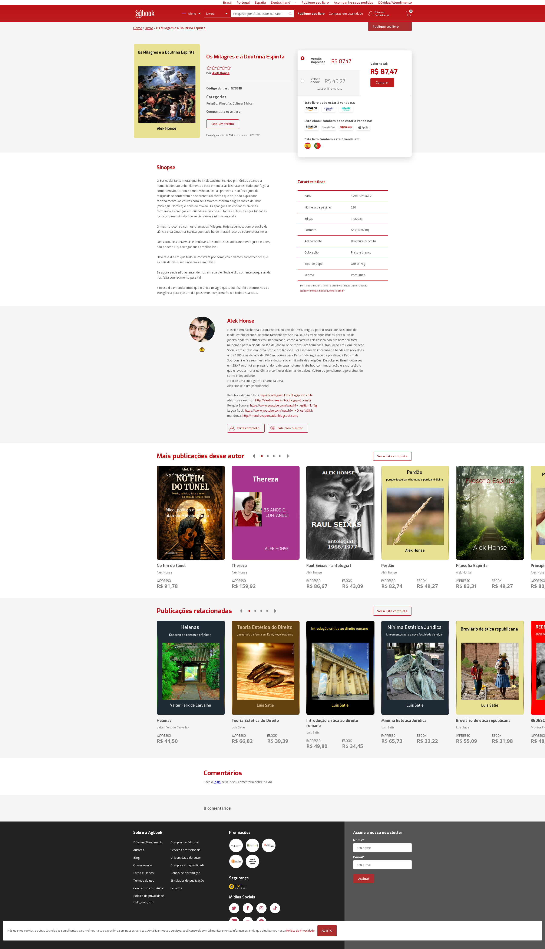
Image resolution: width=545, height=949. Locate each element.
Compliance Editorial (185, 842)
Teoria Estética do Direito (255, 720)
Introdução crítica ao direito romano (332, 723)
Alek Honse (220, 73)
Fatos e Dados (143, 873)
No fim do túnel (171, 565)
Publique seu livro (315, 2)
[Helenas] (191, 668)
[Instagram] (261, 908)
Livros (149, 28)
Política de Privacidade (300, 930)
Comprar (382, 82)
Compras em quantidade (346, 13)
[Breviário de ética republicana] (490, 668)
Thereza (239, 565)
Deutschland (280, 2)
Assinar (363, 879)
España (260, 2)
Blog (136, 858)
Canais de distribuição (186, 873)
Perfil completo (248, 428)
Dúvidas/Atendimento (395, 2)
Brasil (227, 2)
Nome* (358, 840)
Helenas (164, 720)
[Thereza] (266, 513)
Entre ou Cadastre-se (381, 13)
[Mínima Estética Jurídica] (415, 668)
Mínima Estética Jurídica (403, 720)
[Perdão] (415, 513)
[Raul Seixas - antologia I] (340, 513)
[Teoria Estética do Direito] (266, 668)
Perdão (387, 565)
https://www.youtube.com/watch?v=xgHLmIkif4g (283, 405)
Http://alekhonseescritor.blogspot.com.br (283, 400)
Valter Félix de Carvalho (173, 727)
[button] (254, 456)
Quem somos (142, 865)
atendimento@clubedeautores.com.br (322, 290)
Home (137, 28)
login (217, 782)
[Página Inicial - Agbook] (145, 14)
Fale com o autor (290, 428)
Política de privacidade (148, 896)
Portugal (243, 2)
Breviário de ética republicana (483, 720)
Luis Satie (238, 727)
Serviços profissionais (185, 850)
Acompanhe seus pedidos (353, 2)
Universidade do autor (186, 858)
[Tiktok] (275, 908)
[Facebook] (248, 908)
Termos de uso (143, 880)
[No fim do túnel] (191, 513)
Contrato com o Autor (148, 888)
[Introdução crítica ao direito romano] (340, 668)
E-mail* (358, 857)
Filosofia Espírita (472, 565)
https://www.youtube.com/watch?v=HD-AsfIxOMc (279, 410)
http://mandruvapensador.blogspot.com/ (270, 416)
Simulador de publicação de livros (187, 884)
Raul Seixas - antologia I (328, 565)
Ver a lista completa (392, 456)
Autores (138, 850)
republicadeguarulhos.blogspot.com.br (287, 395)
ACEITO (327, 931)
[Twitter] (234, 908)
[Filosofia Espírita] (490, 513)
